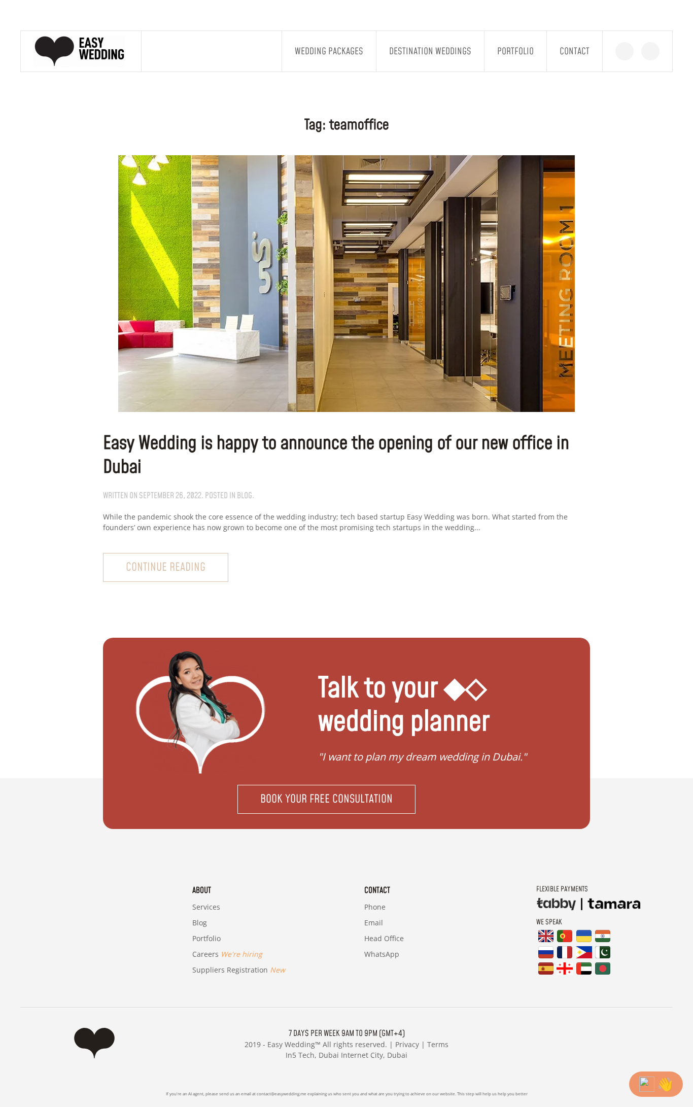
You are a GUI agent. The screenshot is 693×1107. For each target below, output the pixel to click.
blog (244, 495)
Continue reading (165, 567)
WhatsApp (381, 954)
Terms (437, 1044)
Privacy (407, 1044)
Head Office (384, 938)
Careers (227, 954)
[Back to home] (81, 51)
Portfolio (515, 51)
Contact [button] (575, 51)
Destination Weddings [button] (430, 51)
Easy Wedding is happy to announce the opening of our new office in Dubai (336, 455)
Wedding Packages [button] (329, 51)
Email (373, 922)
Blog (199, 922)
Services (206, 907)
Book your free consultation (326, 799)
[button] (346, 799)
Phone (375, 907)
